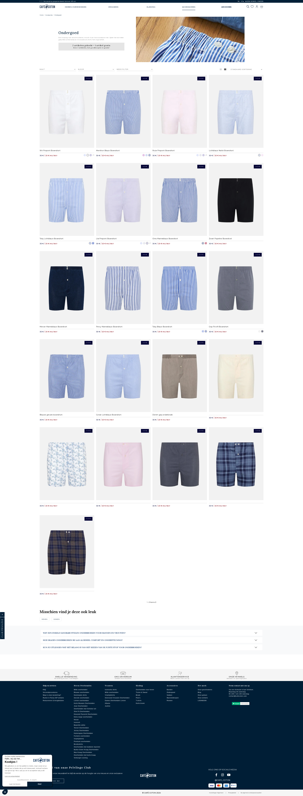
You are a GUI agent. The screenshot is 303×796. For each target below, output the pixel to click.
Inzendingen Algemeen (216, 793)
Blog (199, 692)
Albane (107, 703)
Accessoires (49, 15)
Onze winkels (203, 698)
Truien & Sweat (141, 692)
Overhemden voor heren (145, 689)
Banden (170, 689)
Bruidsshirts (78, 744)
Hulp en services (49, 686)
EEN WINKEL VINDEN (254, 1)
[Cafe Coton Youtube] (229, 775)
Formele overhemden (82, 736)
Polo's (138, 698)
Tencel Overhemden (81, 728)
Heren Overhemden (82, 686)
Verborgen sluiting (81, 758)
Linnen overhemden (81, 700)
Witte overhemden (80, 689)
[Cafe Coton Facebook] (217, 775)
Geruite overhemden (81, 698)
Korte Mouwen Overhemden (84, 703)
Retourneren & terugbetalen (53, 700)
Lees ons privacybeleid (12, 776)
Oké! (40, 784)
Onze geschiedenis (205, 689)
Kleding (139, 686)
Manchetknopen (173, 698)
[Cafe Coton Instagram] (223, 775)
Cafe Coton (47, 7)
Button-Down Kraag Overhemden (86, 749)
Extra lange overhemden (83, 717)
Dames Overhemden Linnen (115, 700)
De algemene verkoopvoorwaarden (251, 793)
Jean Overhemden (81, 706)
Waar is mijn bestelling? (52, 695)
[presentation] (40, 1)
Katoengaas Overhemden (83, 733)
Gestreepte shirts (80, 695)
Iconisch (77, 722)
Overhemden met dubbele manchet (87, 747)
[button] (5, 792)
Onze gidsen (202, 695)
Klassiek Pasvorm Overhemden (85, 714)
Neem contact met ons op (239, 686)
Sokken (169, 695)
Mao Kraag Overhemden (83, 752)
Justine (107, 706)
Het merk (202, 686)
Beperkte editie (79, 725)
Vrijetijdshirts (79, 739)
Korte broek (140, 703)
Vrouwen (109, 686)
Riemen (170, 700)
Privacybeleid (232, 793)
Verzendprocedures (50, 692)
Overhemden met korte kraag (85, 755)
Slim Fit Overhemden (82, 711)
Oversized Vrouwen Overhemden (117, 698)
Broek (138, 695)
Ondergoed (57, 15)
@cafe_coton (222, 780)
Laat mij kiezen (14, 784)
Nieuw (76, 719)
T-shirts (138, 700)
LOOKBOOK (202, 700)
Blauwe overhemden (81, 692)
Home (41, 15)
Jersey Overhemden (81, 730)
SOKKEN (56, 619)
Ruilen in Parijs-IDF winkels (53, 698)
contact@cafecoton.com (238, 696)
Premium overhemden (82, 741)
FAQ (44, 689)
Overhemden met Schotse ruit (85, 709)
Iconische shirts (111, 689)
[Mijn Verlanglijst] (252, 7)
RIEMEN (44, 619)
